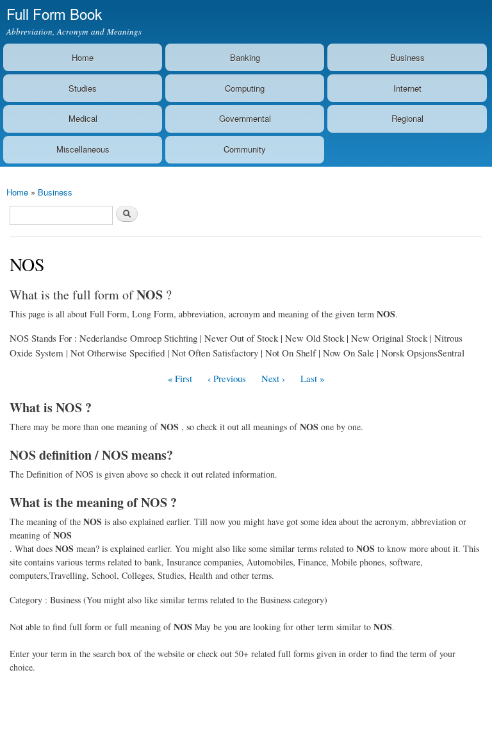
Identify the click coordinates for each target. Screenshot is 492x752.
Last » (312, 378)
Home (83, 57)
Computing (245, 88)
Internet (407, 88)
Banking (245, 57)
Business (407, 57)
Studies (83, 88)
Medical (83, 118)
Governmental (245, 118)
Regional (407, 118)
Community (245, 149)
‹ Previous (227, 378)
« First (180, 378)
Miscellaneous (83, 149)
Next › (273, 378)
